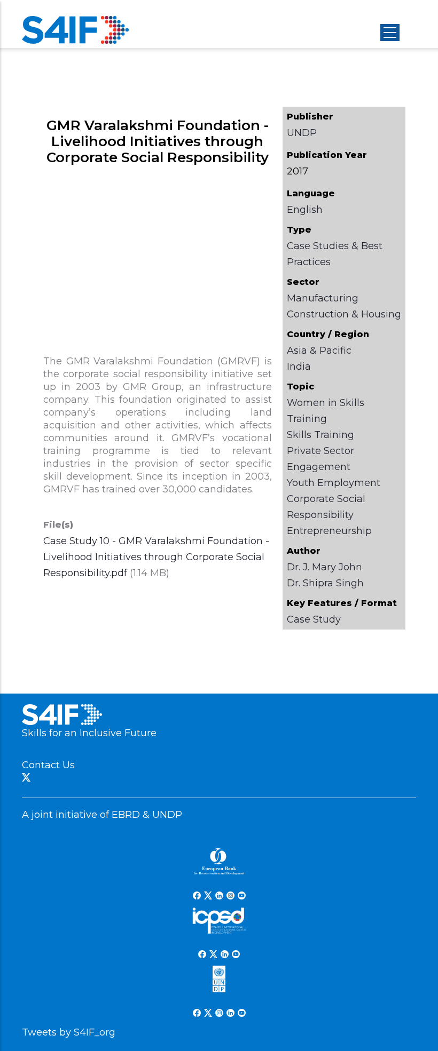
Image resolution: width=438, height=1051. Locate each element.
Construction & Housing (344, 314)
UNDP (302, 133)
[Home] (75, 30)
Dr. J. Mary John (324, 567)
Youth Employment (333, 483)
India (299, 366)
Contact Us (48, 765)
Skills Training (320, 435)
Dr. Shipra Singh (325, 583)
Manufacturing (322, 298)
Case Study (314, 619)
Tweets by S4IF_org (68, 1032)
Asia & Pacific (319, 350)
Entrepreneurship (329, 531)
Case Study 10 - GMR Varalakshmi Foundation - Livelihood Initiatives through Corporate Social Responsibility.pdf (156, 557)
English (305, 210)
